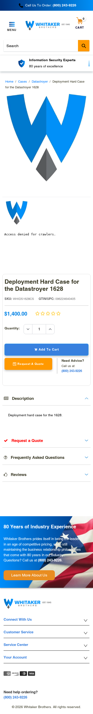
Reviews (16, 474)
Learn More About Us (29, 575)
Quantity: (14, 328)
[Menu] (12, 24)
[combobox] (46, 45)
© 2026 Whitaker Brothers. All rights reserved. (46, 707)
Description (21, 398)
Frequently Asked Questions (35, 457)
